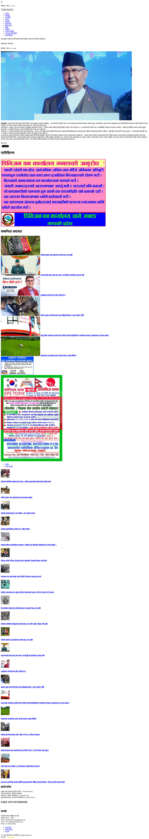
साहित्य (7, 29)
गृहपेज (7, 13)
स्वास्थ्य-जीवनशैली (11, 33)
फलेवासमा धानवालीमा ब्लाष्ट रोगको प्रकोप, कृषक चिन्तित (58, 355)
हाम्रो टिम (8, 827)
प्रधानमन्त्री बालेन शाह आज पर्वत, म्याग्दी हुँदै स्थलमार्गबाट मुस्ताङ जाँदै (62, 275)
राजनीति (7, 17)
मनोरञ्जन (8, 23)
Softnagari (10, 837)
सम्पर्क (7, 831)
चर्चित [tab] (7, 464)
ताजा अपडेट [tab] (9, 466)
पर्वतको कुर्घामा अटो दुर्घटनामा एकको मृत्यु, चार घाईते (56, 255)
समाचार (7, 15)
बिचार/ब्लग (8, 25)
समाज (7, 19)
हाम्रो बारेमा (8, 829)
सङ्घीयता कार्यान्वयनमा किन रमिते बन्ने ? (53, 295)
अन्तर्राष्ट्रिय (9, 35)
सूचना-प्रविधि (9, 31)
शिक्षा (6, 27)
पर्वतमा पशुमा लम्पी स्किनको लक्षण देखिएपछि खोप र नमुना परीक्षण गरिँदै (62, 315)
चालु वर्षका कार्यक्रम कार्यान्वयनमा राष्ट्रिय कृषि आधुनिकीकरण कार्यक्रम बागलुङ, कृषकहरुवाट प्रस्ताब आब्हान (75, 335)
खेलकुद (7, 21)
